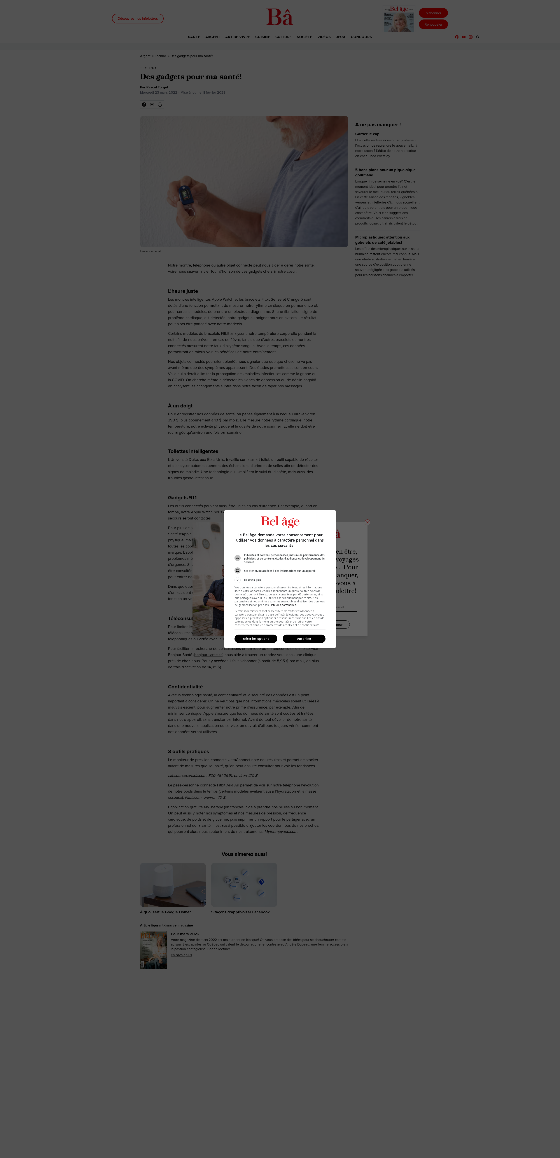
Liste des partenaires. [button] (283, 605)
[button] (280, 580)
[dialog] (280, 579)
